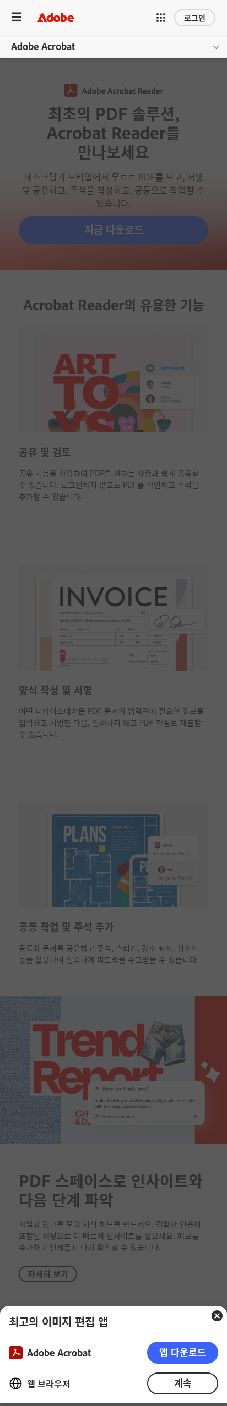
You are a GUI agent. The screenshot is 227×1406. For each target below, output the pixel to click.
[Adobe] (55, 17)
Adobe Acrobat (43, 46)
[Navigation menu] (16, 17)
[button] (161, 17)
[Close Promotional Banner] (217, 1315)
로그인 (195, 17)
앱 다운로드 (182, 1352)
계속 (183, 1382)
